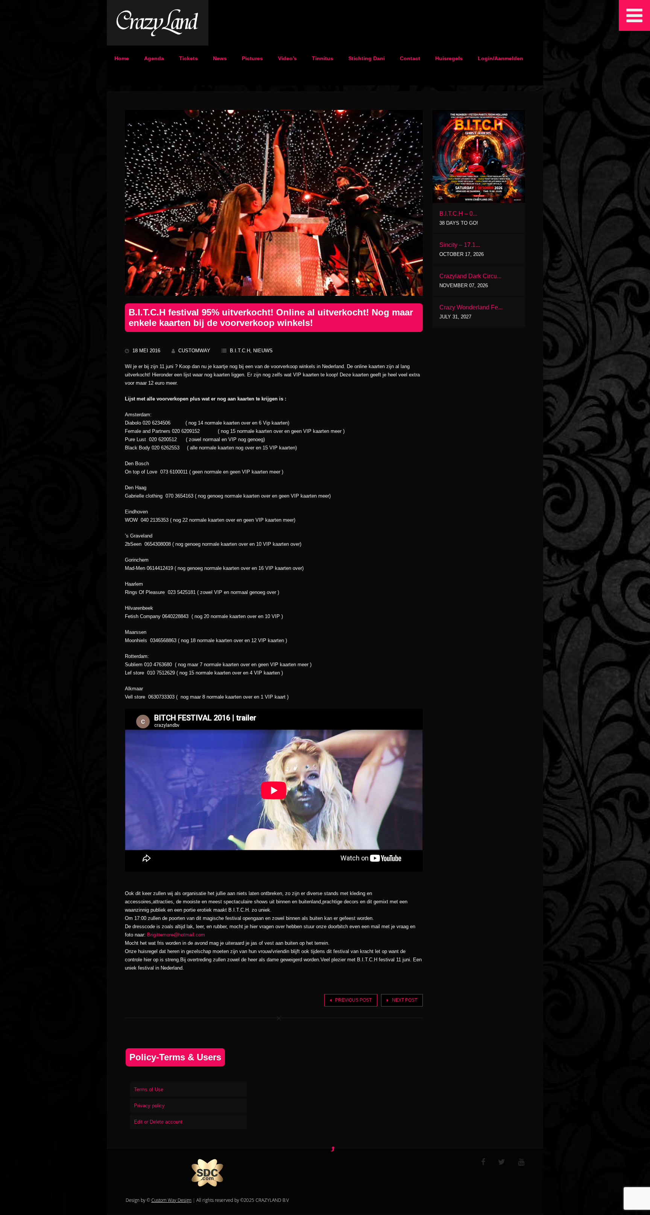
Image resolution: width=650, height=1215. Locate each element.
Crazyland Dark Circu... (470, 276)
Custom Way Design (171, 1200)
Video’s (287, 58)
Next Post (404, 1000)
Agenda (154, 58)
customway (194, 350)
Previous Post (353, 1000)
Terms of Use (148, 1089)
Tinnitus (322, 58)
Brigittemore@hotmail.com (176, 935)
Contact (410, 58)
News (220, 58)
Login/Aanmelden (500, 58)
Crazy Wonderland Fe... (471, 307)
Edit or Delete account (158, 1122)
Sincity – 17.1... (459, 245)
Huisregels (449, 58)
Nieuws (263, 350)
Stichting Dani (366, 58)
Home (121, 58)
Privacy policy (149, 1105)
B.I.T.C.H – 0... (458, 213)
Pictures (252, 58)
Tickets (188, 58)
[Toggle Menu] (634, 15)
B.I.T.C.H (240, 350)
